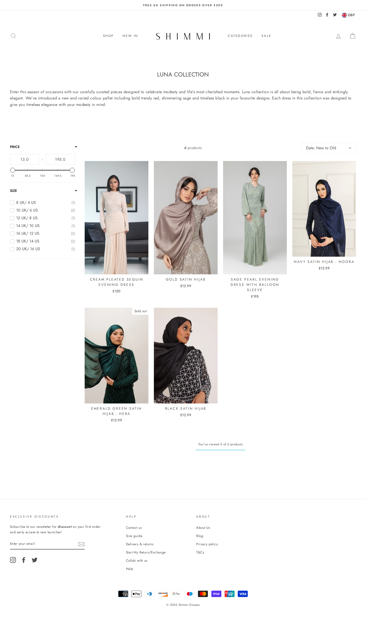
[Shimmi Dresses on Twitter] (35, 560)
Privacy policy (207, 544)
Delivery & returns (139, 544)
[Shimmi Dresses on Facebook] (24, 560)
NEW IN (130, 35)
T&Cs (200, 552)
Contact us (134, 527)
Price (15, 146)
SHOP (108, 35)
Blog (199, 535)
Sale (266, 35)
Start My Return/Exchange (146, 552)
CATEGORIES (240, 35)
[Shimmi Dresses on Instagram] (13, 560)
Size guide (134, 535)
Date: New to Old (321, 148)
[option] (183, 5)
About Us (203, 527)
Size (13, 190)
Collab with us (136, 560)
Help (129, 568)
